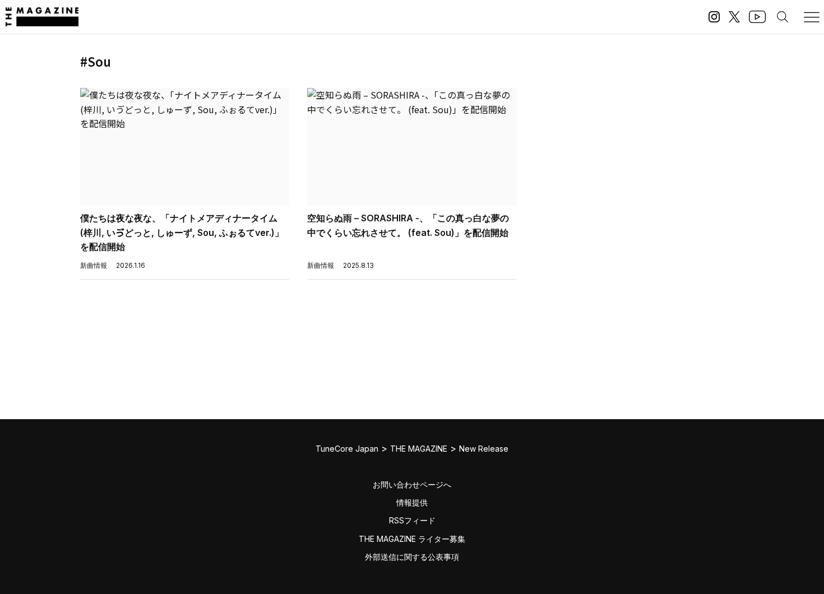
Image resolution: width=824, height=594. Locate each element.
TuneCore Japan (347, 448)
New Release (483, 448)
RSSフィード (412, 520)
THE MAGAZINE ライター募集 (412, 539)
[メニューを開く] (811, 16)
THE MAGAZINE (418, 448)
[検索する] (782, 17)
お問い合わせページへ (412, 484)
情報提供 (412, 502)
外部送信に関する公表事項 (412, 556)
